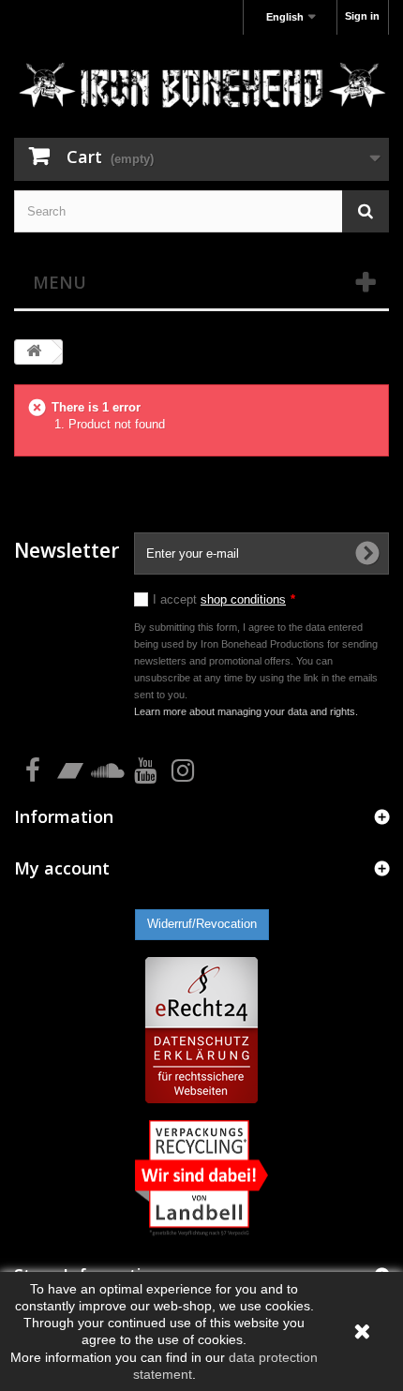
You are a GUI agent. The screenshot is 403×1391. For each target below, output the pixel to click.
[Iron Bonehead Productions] (201, 88)
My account (62, 868)
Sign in (362, 16)
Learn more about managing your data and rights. (246, 711)
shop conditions (243, 599)
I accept (224, 599)
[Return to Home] (34, 352)
